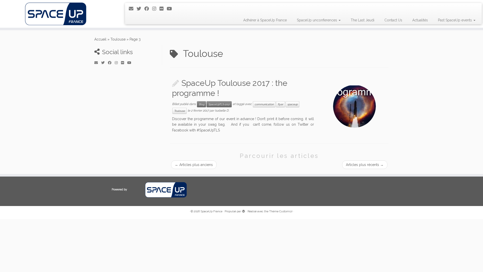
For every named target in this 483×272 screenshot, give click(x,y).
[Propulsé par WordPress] (243, 210)
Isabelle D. (222, 110)
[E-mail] (133, 8)
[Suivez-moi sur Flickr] (163, 8)
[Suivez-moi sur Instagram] (155, 8)
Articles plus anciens (194, 165)
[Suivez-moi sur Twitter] (140, 8)
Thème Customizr (281, 211)
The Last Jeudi (362, 20)
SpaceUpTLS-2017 (219, 104)
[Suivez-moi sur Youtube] (171, 8)
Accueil (100, 39)
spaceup (292, 104)
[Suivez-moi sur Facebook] (148, 8)
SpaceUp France (211, 211)
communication (264, 104)
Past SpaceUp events (455, 20)
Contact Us (393, 20)
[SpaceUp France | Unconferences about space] (55, 14)
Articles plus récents (365, 165)
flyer (280, 104)
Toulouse (118, 39)
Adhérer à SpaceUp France (265, 20)
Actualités (420, 20)
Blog (201, 104)
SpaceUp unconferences (317, 20)
